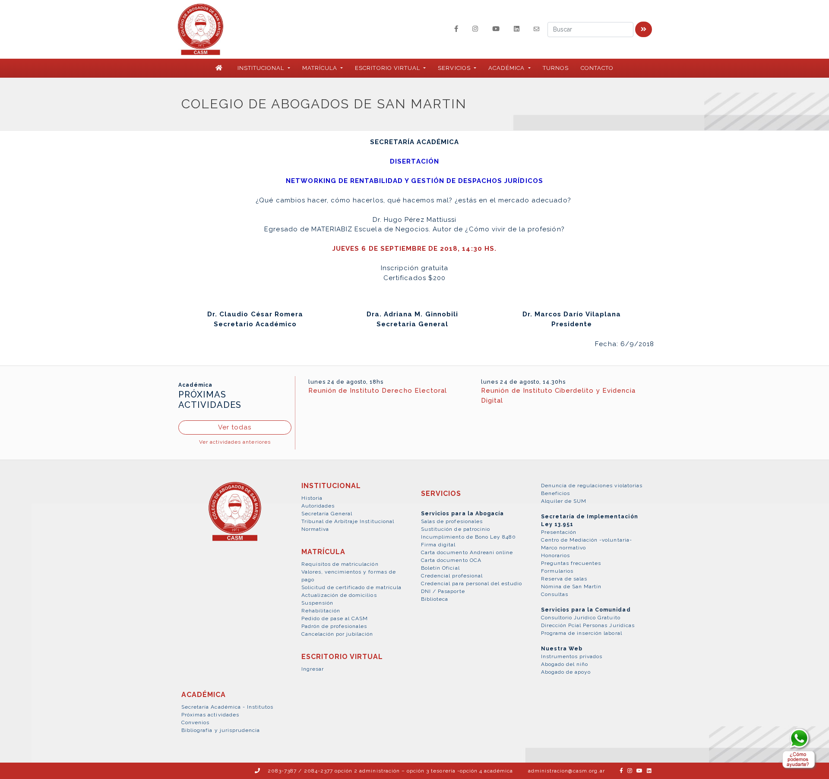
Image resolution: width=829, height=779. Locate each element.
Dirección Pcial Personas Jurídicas (588, 625)
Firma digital (438, 545)
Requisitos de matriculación (340, 564)
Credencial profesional (452, 576)
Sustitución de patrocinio (455, 529)
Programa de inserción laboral (581, 633)
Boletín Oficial (440, 568)
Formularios (557, 571)
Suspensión (317, 603)
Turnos (556, 68)
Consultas (554, 594)
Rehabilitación (321, 611)
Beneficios (555, 493)
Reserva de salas (564, 579)
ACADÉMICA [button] (507, 68)
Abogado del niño (565, 664)
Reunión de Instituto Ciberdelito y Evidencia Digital (558, 395)
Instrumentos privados (572, 656)
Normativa (315, 529)
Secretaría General (327, 514)
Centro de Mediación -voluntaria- (586, 540)
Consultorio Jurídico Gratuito (580, 618)
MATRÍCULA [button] (320, 68)
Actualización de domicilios (339, 595)
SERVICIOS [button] (455, 68)
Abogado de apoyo (566, 672)
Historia (312, 498)
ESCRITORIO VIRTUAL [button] (388, 68)
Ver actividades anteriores (235, 442)
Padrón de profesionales (334, 626)
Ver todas (234, 427)
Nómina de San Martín (571, 586)
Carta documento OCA (451, 560)
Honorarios (555, 555)
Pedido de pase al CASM (334, 618)
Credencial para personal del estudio (471, 583)
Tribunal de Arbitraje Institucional (347, 521)
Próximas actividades (210, 715)
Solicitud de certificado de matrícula (351, 587)
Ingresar (312, 669)
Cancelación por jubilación (337, 634)
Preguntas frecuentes (571, 563)
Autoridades (318, 506)
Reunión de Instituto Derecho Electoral (377, 390)
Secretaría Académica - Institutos (227, 707)
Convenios (195, 722)
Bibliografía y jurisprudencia (220, 730)
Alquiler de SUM (564, 501)
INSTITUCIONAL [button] (261, 68)
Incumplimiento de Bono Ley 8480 (468, 537)
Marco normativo (563, 548)
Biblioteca (434, 599)
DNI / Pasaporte (443, 591)
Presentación (558, 532)
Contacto (597, 68)
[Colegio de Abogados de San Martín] (235, 516)
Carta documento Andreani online (467, 552)
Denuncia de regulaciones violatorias (591, 486)
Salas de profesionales (452, 521)
